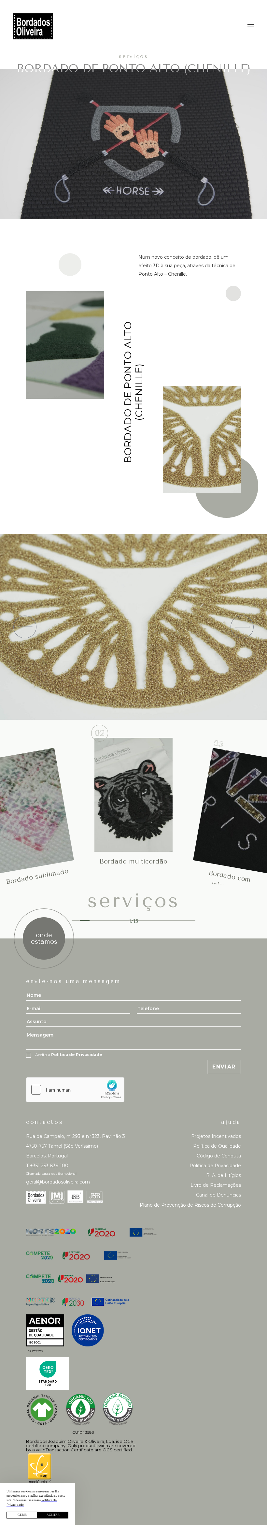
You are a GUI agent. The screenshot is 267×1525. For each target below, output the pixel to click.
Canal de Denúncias (218, 1195)
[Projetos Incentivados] (133, 1232)
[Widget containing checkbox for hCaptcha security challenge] (75, 1089)
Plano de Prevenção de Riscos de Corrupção (190, 1205)
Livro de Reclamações (215, 1185)
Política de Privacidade (215, 1166)
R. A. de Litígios (223, 1175)
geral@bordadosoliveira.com (58, 1182)
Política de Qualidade (217, 1146)
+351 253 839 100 (47, 1166)
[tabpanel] (133, 795)
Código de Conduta (219, 1156)
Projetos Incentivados (216, 1136)
